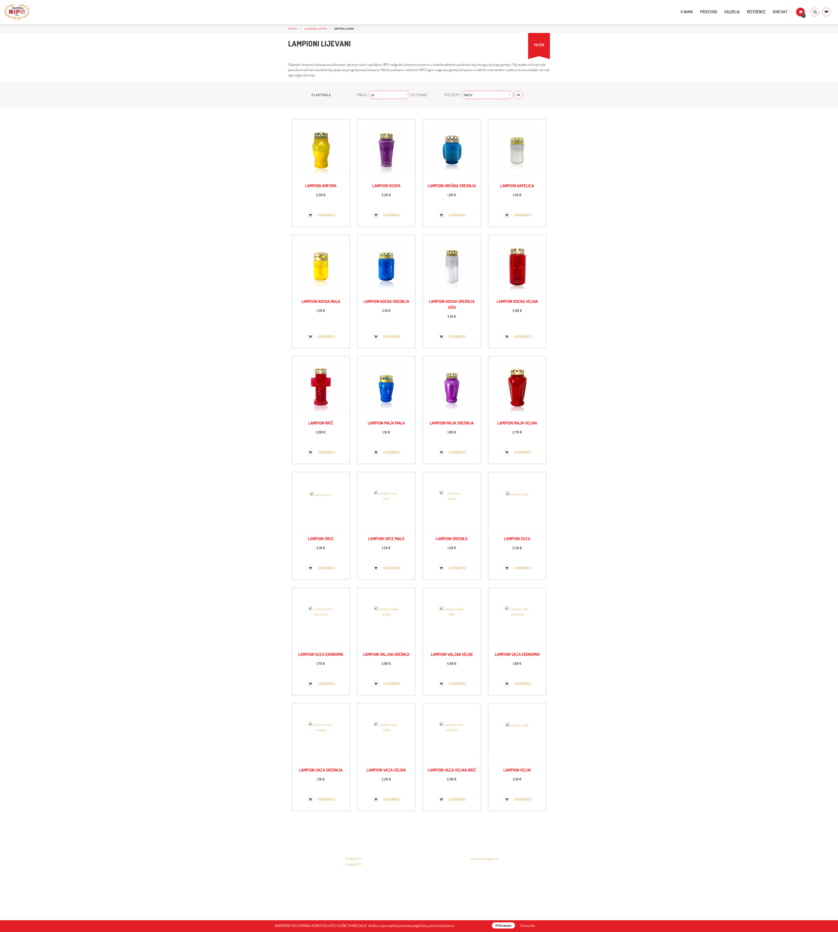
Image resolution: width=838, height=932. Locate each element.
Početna (292, 28)
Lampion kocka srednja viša (452, 304)
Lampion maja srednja (452, 423)
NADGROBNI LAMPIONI (315, 28)
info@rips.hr (353, 858)
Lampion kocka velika (517, 301)
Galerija (732, 11)
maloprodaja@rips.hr (484, 858)
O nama (687, 11)
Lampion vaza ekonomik (517, 654)
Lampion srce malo (386, 538)
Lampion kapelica (517, 185)
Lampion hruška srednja (452, 185)
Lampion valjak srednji (386, 654)
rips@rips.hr (353, 864)
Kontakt (780, 11)
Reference (756, 11)
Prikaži (362, 95)
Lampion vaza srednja (321, 770)
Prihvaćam (503, 925)
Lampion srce (321, 538)
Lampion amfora (321, 185)
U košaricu (326, 215)
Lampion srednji (452, 538)
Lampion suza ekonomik (320, 654)
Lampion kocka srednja (386, 301)
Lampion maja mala (386, 423)
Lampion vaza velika (386, 770)
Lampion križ (321, 423)
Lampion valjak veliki (452, 654)
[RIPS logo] (17, 12)
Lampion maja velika (517, 423)
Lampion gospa (386, 185)
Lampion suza (517, 538)
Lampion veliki (517, 770)
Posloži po (452, 95)
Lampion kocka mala (321, 301)
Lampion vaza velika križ (452, 770)
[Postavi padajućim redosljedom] (519, 95)
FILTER (539, 45)
